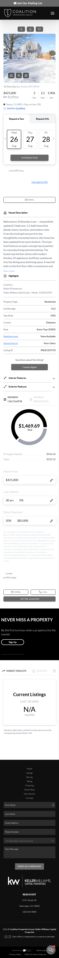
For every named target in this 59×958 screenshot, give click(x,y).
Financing (29, 785)
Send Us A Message (29, 866)
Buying (29, 777)
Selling (29, 781)
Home (29, 769)
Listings (29, 773)
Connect (29, 798)
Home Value (29, 790)
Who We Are (29, 794)
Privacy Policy (15, 954)
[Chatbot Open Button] (51, 950)
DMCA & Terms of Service (35, 954)
